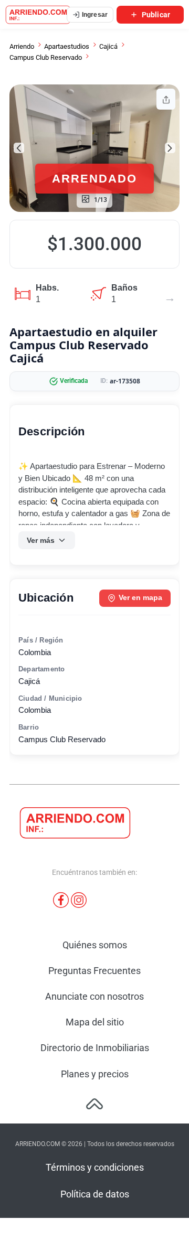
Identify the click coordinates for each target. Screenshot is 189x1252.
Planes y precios (95, 1073)
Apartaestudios (66, 46)
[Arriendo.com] (38, 15)
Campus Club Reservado (45, 57)
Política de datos (94, 1194)
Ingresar (95, 14)
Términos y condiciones (95, 1167)
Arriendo (21, 46)
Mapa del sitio (95, 1022)
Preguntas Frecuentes (94, 970)
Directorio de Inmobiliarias (94, 1047)
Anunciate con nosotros (94, 996)
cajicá (108, 46)
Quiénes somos (94, 944)
